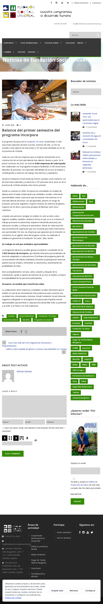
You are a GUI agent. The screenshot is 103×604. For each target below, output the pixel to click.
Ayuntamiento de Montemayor (80, 238)
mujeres (87, 359)
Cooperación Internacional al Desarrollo (37, 538)
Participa (31, 52)
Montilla (26, 319)
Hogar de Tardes (52, 43)
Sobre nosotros (81, 3)
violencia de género (81, 398)
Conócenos (8, 43)
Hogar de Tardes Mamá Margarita (82, 341)
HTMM (75, 348)
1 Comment (91, 146)
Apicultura (77, 226)
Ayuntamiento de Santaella (84, 265)
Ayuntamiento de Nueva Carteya (83, 258)
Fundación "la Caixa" (47, 316)
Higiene (76, 334)
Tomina (76, 392)
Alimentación (78, 207)
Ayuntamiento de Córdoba (84, 232)
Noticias (21, 52)
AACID (75, 196)
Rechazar (74, 590)
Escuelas (76, 323)
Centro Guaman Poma (82, 282)
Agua (91, 201)
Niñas (75, 365)
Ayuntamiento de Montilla (84, 246)
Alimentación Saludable (83, 221)
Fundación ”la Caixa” (35, 141)
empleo (11, 316)
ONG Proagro (78, 370)
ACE (83, 196)
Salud (83, 381)
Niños (84, 365)
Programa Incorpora (43, 319)
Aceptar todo (57, 590)
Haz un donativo (64, 538)
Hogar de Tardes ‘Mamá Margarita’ (38, 561)
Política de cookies (13, 598)
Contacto (96, 3)
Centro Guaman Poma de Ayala (83, 288)
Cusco (87, 301)
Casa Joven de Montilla (82, 276)
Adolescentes (78, 201)
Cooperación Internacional (84, 295)
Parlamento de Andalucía (83, 376)
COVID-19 (76, 301)
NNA (94, 365)
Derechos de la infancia (83, 306)
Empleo (80, 43)
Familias (88, 323)
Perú (75, 381)
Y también (7, 52)
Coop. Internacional (29, 43)
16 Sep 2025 (9, 125)
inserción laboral (11, 319)
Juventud (86, 348)
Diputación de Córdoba (82, 312)
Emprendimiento (27, 316)
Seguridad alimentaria (82, 387)
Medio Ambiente (80, 353)
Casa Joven (70, 43)
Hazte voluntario (64, 532)
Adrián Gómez (24, 371)
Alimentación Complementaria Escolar (83, 213)
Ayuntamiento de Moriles (83, 251)
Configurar (90, 590)
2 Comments (91, 127)
